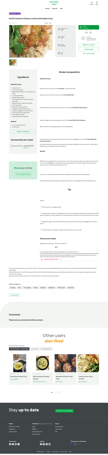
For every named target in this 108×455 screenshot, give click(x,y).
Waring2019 (15, 379)
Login (33, 426)
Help (70, 451)
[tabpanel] (54, 374)
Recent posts (36, 434)
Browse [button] (47, 8)
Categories (12, 429)
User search (58, 429)
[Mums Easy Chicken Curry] (20, 363)
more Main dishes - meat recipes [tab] (19, 349)
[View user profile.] (83, 38)
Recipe (11, 423)
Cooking (12, 287)
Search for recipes (14, 426)
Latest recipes (13, 431)
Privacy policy (63, 451)
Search (57, 423)
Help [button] (61, 8)
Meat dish (70, 287)
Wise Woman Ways (40, 381)
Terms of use (55, 451)
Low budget (27, 287)
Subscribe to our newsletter (64, 411)
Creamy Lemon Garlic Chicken (86, 378)
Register (34, 429)
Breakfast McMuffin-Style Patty (64, 378)
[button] (92, 3)
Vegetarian (51, 287)
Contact (48, 451)
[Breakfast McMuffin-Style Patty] (65, 363)
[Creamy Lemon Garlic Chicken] (88, 363)
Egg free (43, 287)
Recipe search (59, 426)
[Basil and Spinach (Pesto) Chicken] (42, 363)
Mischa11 (60, 381)
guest (89, 37)
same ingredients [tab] (46, 349)
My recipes (42, 423)
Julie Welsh (83, 381)
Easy (19, 287)
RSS (56, 431)
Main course (61, 287)
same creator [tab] (35, 349)
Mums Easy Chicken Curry (18, 376)
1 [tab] (51, 392)
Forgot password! (37, 431)
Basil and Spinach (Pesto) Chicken (41, 378)
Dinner (36, 287)
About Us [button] (54, 8)
